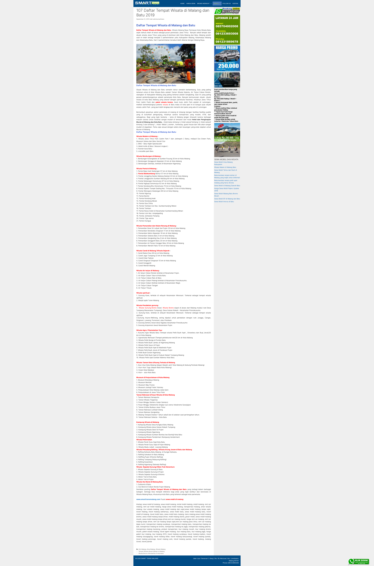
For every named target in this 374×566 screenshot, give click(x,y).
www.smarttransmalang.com (148, 499)
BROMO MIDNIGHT (203, 3)
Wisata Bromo (168, 308)
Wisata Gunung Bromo (148, 308)
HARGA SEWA (190, 3)
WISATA (216, 3)
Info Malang (142, 549)
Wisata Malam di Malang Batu (225, 167)
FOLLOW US (227, 3)
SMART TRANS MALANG (149, 558)
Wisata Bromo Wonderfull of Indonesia (151, 553)
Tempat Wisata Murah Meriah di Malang (151, 551)
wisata (165, 105)
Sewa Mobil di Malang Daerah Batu (227, 186)
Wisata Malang (160, 549)
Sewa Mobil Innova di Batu (224, 202)
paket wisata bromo (164, 102)
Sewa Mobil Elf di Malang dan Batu (227, 199)
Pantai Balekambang (146, 174)
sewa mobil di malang (174, 499)
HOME (182, 3)
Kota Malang (151, 549)
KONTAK (235, 3)
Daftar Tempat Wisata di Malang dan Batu (156, 85)
